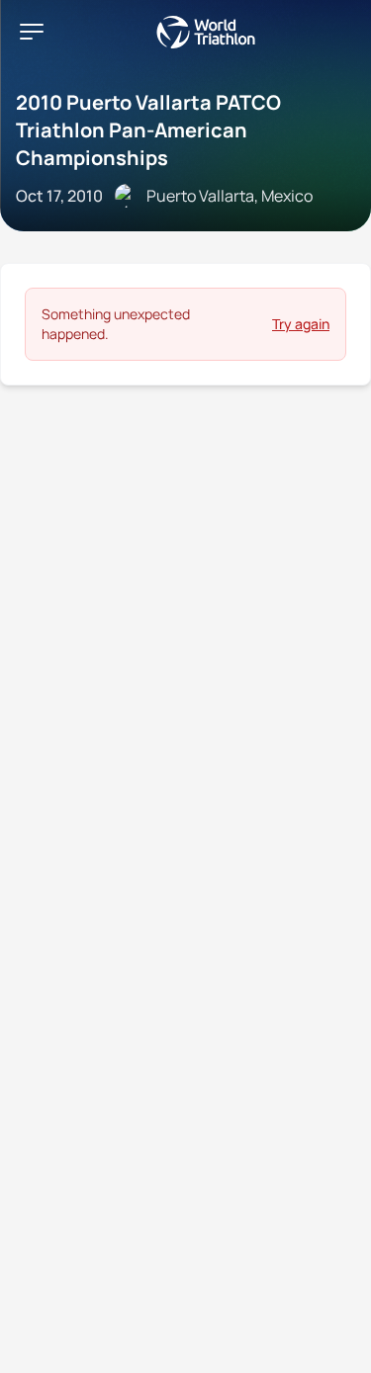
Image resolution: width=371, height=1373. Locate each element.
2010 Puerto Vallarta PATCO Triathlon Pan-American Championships (148, 130)
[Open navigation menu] (31, 31)
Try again (300, 323)
